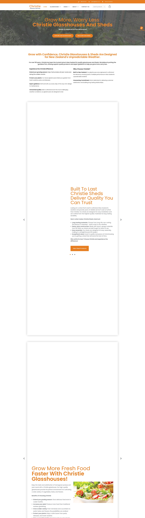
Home (45, 6)
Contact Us (85, 6)
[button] (109, 6)
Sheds (66, 6)
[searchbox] (99, 7)
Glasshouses (54, 6)
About (74, 6)
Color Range (141, 30)
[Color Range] (141, 27)
